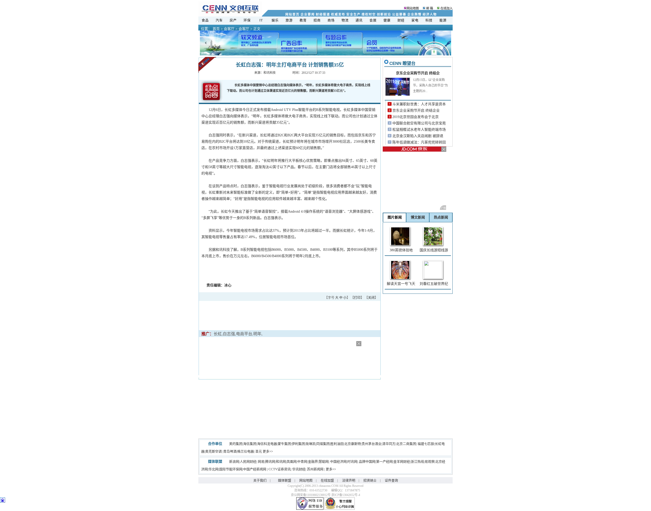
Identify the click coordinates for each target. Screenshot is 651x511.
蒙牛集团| (285, 444)
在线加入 (446, 8)
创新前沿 (384, 14)
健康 (387, 20)
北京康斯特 (352, 444)
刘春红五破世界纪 (434, 284)
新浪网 (234, 461)
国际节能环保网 (230, 469)
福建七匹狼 (426, 444)
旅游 (289, 20)
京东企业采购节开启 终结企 (418, 73)
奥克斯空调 (213, 451)
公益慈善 (399, 14)
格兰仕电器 (245, 451)
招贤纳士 (370, 480)
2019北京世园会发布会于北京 (415, 117)
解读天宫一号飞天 (401, 284)
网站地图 (413, 8)
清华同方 (388, 444)
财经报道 (323, 14)
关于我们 (260, 480)
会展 (373, 20)
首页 (216, 29)
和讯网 (281, 461)
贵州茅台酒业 (371, 444)
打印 (357, 297)
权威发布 (338, 14)
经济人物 (430, 14)
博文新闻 (418, 217)
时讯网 (352, 461)
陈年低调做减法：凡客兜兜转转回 (419, 142)
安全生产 (353, 14)
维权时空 (369, 14)
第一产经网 (384, 461)
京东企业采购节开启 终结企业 (416, 110)
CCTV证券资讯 (280, 469)
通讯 (359, 20)
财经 (401, 20)
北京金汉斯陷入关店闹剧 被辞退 (417, 136)
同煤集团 (323, 444)
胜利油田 (337, 444)
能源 (443, 20)
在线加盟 (327, 480)
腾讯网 (270, 461)
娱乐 (275, 20)
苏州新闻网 (315, 469)
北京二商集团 (406, 444)
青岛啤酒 (229, 451)
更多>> (268, 451)
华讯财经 (298, 469)
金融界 (313, 461)
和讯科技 (269, 73)
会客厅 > (230, 29)
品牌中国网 (367, 461)
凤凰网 (292, 461)
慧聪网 (324, 461)
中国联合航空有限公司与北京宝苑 (419, 123)
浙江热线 (417, 461)
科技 (429, 20)
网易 (261, 461)
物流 (345, 20)
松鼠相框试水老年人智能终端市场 (419, 130)
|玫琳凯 (310, 444)
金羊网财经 (401, 461)
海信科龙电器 (267, 444)
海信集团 (249, 444)
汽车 (219, 20)
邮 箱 (429, 8)
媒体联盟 (284, 480)
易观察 (430, 461)
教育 (303, 20)
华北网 (213, 469)
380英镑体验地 (401, 250)
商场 (331, 20)
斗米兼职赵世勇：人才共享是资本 (419, 104)
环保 (247, 20)
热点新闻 (441, 217)
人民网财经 (248, 461)
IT (261, 20)
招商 (317, 20)
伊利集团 (298, 444)
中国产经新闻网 (255, 469)
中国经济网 (338, 461)
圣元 (258, 451)
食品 (205, 20)
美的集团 (235, 444)
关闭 (371, 297)
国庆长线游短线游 (434, 250)
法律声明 (348, 480)
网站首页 (292, 14)
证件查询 (391, 480)
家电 (415, 20)
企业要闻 (308, 14)
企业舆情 (414, 14)
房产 (233, 20)
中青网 (302, 461)
